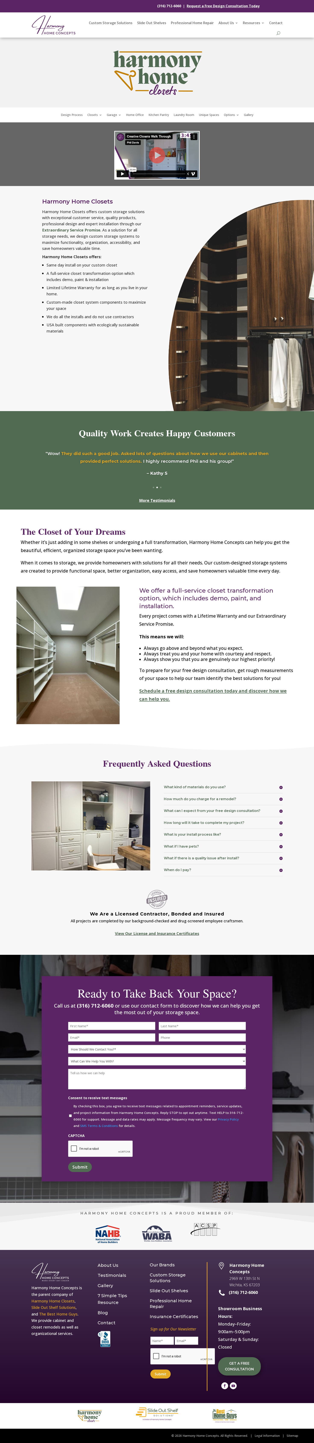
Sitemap (292, 1436)
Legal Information (267, 1436)
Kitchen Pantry (158, 115)
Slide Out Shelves (151, 23)
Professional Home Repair (192, 23)
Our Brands (162, 1264)
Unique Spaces (209, 115)
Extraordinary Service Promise (71, 230)
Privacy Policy (228, 1119)
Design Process (72, 115)
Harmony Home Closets (53, 1301)
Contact (276, 23)
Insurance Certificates (174, 1316)
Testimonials (112, 1275)
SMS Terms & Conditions (99, 1126)
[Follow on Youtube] (233, 1385)
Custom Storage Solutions (110, 23)
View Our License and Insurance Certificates (157, 933)
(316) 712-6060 (169, 6)
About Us (226, 23)
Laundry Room (184, 115)
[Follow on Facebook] (224, 1385)
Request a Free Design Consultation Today (223, 6)
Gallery (248, 115)
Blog (103, 1312)
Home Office (135, 115)
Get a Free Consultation (239, 1366)
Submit (80, 1167)
